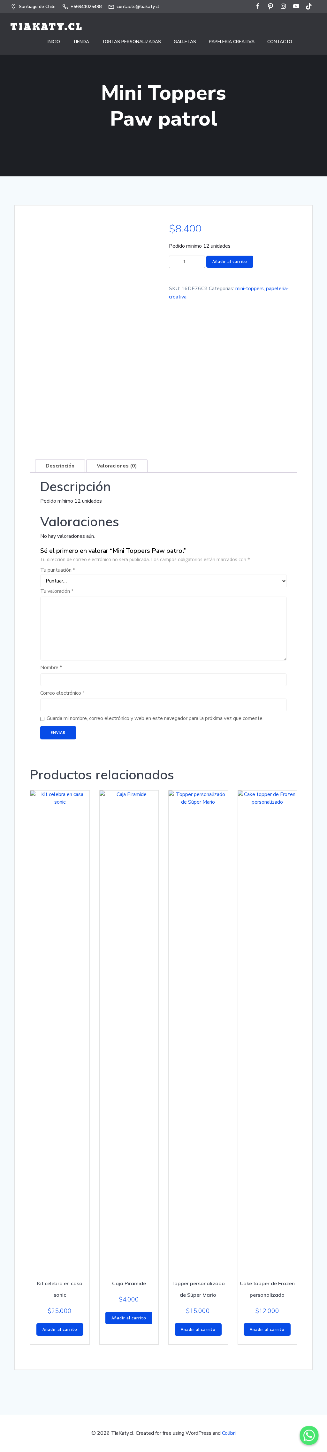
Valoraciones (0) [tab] (117, 465)
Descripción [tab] (60, 465)
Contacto (279, 42)
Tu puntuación (57, 570)
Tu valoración (56, 591)
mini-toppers (249, 288)
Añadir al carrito (229, 261)
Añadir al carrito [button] (59, 1329)
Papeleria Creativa (232, 42)
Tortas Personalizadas (131, 42)
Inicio (54, 42)
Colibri (229, 1433)
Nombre (51, 667)
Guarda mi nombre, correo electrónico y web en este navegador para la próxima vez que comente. (155, 718)
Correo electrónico (62, 693)
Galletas (185, 42)
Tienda (81, 42)
